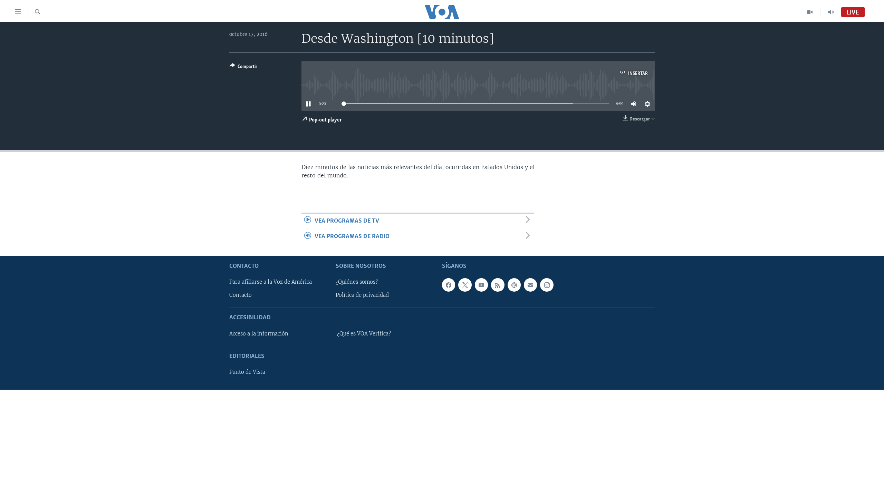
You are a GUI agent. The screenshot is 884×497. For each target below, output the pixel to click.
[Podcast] (514, 284)
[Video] (809, 12)
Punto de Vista (247, 372)
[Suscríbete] (530, 284)
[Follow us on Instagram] (546, 284)
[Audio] (830, 12)
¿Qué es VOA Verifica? (364, 333)
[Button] (243, 67)
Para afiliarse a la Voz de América (270, 282)
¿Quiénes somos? (357, 282)
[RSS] (497, 284)
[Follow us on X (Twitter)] (464, 284)
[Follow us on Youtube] (481, 284)
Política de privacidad (362, 295)
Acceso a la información (258, 333)
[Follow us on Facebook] (448, 284)
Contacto (240, 295)
